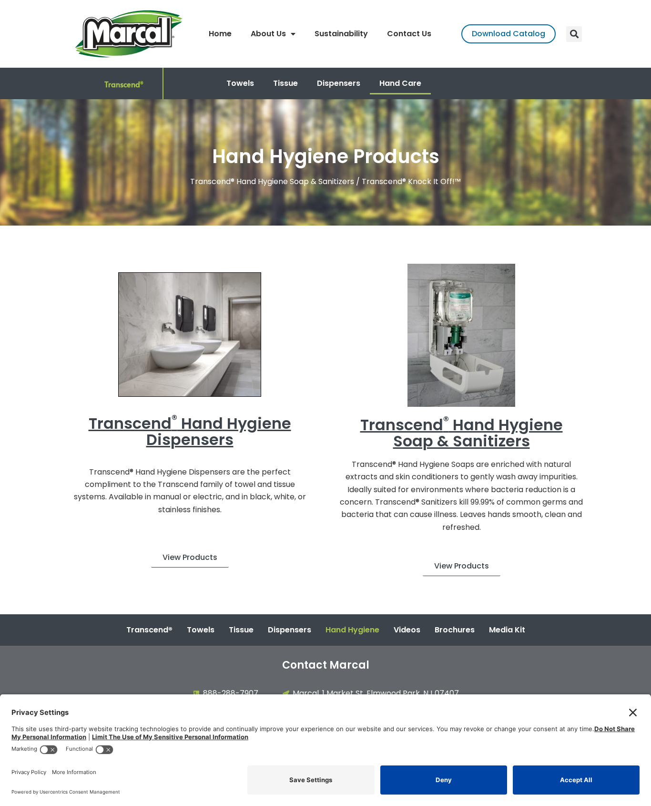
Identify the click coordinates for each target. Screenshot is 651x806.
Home (220, 33)
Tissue (285, 83)
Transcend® (149, 629)
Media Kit (507, 629)
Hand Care (400, 83)
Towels (240, 83)
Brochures (455, 629)
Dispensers (338, 83)
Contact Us (409, 33)
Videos (407, 629)
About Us (268, 33)
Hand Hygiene (352, 629)
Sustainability (341, 33)
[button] (574, 34)
